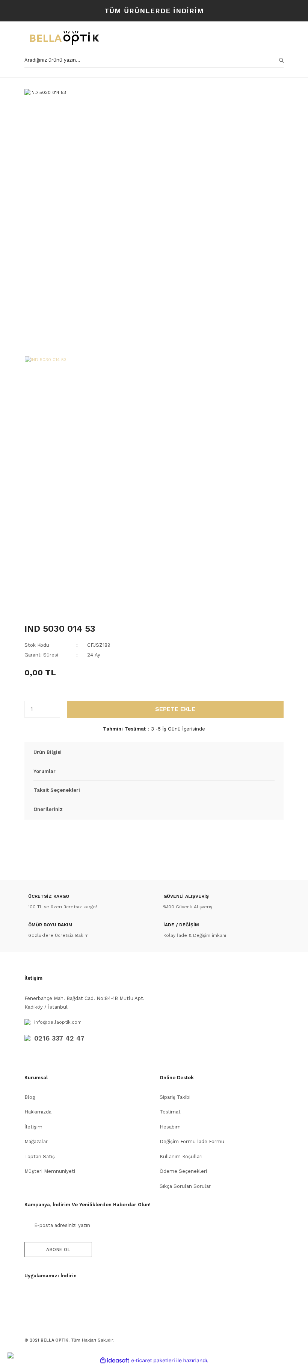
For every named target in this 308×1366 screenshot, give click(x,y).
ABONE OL (58, 1249)
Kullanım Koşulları (181, 1156)
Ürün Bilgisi (47, 752)
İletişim (33, 1127)
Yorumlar (44, 771)
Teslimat (170, 1112)
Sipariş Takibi (175, 1097)
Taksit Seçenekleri (56, 790)
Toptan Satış (39, 1156)
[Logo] (100, 38)
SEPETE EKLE (175, 708)
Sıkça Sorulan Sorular (185, 1186)
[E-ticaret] (153, 1360)
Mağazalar (36, 1141)
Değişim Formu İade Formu (192, 1141)
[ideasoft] (115, 1360)
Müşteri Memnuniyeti (49, 1171)
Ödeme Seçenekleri (183, 1171)
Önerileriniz (48, 809)
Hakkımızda (37, 1112)
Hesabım (170, 1127)
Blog (29, 1097)
